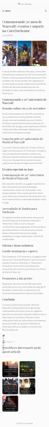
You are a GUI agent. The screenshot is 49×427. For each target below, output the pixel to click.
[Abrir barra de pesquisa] (46, 11)
